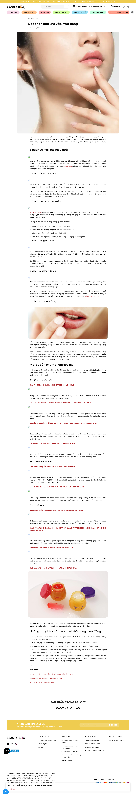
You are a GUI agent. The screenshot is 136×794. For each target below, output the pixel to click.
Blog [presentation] (37, 18)
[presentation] (16, 7)
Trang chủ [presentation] (31, 18)
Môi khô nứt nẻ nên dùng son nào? (42, 682)
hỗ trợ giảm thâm (92, 296)
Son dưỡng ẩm (36, 212)
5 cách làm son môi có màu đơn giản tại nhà (46, 678)
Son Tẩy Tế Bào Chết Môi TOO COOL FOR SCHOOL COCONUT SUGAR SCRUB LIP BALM (63, 423)
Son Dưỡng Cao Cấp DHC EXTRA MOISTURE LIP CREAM (51, 548)
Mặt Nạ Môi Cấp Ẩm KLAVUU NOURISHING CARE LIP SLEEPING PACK (57, 487)
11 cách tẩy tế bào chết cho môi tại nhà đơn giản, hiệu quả (51, 674)
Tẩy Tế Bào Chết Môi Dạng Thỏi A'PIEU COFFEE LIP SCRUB (52, 443)
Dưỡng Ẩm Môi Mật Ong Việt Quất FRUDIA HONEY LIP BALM (53, 568)
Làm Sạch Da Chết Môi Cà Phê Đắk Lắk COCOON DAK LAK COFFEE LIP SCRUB (60, 403)
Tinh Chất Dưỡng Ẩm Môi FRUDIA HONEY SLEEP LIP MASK (52, 467)
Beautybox (67, 166)
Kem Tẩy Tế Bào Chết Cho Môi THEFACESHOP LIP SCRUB (52, 385)
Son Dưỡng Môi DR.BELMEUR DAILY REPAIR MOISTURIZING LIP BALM (56, 510)
